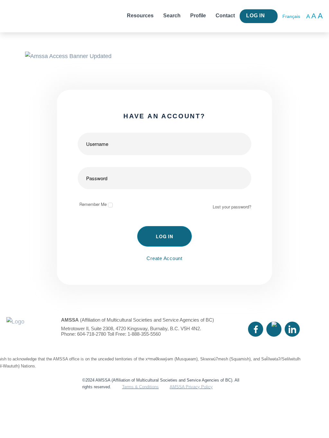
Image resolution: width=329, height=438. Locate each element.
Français (291, 16)
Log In (255, 15)
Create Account (164, 258)
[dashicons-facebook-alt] (255, 329)
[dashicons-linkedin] (292, 329)
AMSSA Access (30, 16)
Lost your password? (232, 207)
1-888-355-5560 (144, 334)
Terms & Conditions (140, 386)
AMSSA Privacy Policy (191, 386)
